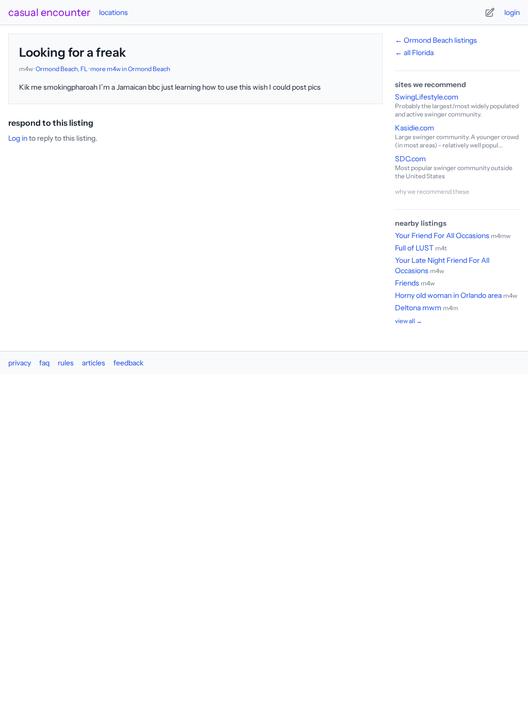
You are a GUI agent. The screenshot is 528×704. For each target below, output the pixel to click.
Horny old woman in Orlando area (448, 295)
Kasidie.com (414, 127)
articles (93, 362)
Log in (17, 138)
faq (44, 362)
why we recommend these (432, 191)
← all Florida (414, 52)
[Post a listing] (490, 12)
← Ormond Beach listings (436, 40)
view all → (408, 321)
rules (66, 362)
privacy (19, 362)
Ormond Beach (57, 69)
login (512, 12)
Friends (407, 283)
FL (84, 69)
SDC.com (410, 158)
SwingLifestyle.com (426, 97)
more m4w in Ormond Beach (130, 69)
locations (113, 12)
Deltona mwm (418, 307)
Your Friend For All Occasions (442, 235)
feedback (128, 362)
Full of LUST (414, 248)
